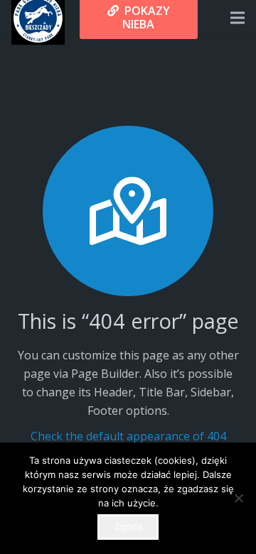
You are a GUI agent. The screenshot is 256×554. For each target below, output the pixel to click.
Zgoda (128, 526)
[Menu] (237, 18)
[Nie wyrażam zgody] (238, 498)
